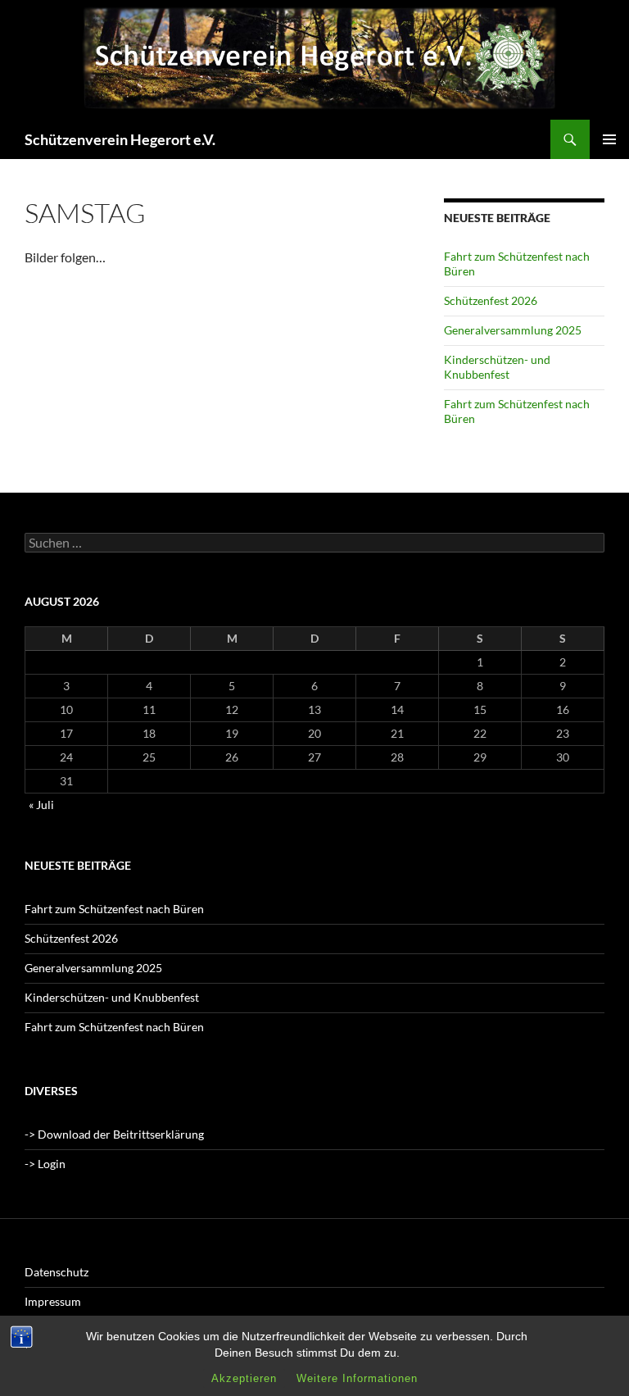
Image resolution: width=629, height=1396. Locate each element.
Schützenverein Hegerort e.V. (120, 139)
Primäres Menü (609, 139)
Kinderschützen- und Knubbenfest (497, 366)
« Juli (41, 805)
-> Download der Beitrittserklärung (114, 1134)
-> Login (45, 1164)
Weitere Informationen (357, 1378)
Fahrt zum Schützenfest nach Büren (114, 909)
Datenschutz (56, 1272)
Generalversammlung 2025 (512, 330)
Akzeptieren (244, 1378)
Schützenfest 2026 (490, 300)
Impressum (53, 1301)
